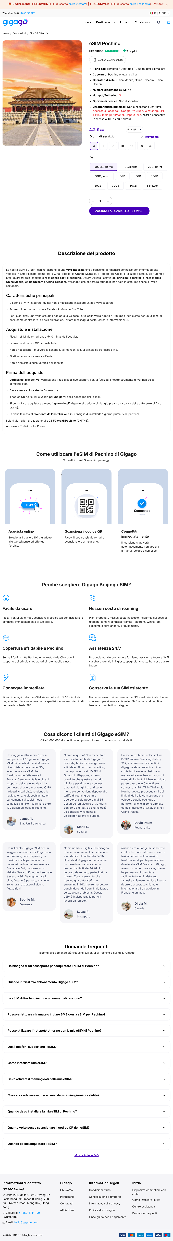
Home (87, 22)
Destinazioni (104, 22)
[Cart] (168, 23)
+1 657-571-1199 (27, 13)
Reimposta (152, 136)
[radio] (94, 146)
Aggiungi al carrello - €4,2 (119, 211)
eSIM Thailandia (140, 4)
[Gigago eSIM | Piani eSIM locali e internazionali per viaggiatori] (16, 22)
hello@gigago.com (26, 1222)
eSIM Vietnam (77, 4)
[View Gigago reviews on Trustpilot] (113, 51)
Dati (92, 157)
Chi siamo (141, 22)
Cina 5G (34, 33)
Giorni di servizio (102, 136)
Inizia (123, 22)
